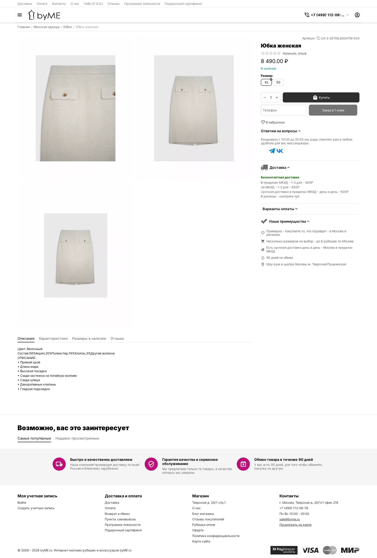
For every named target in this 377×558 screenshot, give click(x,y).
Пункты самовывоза (120, 519)
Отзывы (114, 3)
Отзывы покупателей (208, 519)
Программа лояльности (142, 3)
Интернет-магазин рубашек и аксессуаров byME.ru (93, 550)
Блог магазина (203, 514)
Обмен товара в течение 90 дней (283, 459)
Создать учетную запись (36, 508)
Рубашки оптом (203, 524)
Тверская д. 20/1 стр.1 (209, 502)
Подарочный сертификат (183, 3)
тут (296, 196)
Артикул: (308, 38)
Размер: (267, 75)
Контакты (59, 3)
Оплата (42, 3)
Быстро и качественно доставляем (101, 459)
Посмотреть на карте (295, 524)
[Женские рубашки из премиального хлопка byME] (44, 15)
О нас (75, 3)
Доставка (25, 3)
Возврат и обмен (117, 514)
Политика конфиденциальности (215, 536)
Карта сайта (201, 541)
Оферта (198, 530)
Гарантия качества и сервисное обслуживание (190, 461)
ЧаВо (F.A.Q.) (93, 3)
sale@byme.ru (289, 519)
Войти (22, 502)
